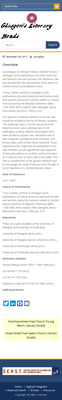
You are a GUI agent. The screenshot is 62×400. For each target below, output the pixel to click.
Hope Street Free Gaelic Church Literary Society (31, 335)
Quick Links (11, 6)
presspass (39, 56)
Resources (49, 390)
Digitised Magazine (36, 387)
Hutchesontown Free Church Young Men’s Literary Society (31, 323)
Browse (34, 390)
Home (18, 387)
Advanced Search (16, 390)
